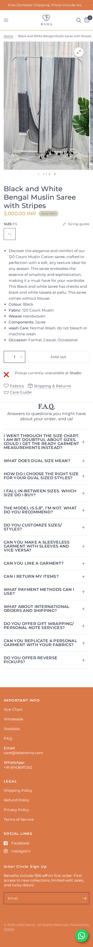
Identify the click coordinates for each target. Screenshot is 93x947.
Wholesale (13, 719)
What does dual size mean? (37, 460)
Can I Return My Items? (31, 576)
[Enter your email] (84, 898)
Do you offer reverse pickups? (30, 660)
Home (8, 36)
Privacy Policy (16, 809)
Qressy (9, 929)
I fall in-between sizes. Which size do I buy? (40, 493)
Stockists (12, 728)
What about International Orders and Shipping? (37, 608)
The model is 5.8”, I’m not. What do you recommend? (40, 510)
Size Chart (13, 709)
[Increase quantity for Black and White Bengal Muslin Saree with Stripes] (21, 357)
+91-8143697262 (18, 767)
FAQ (8, 738)
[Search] (79, 20)
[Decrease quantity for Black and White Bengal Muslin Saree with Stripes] (7, 357)
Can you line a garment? (33, 563)
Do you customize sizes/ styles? (33, 527)
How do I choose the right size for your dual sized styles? (41, 476)
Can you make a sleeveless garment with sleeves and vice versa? (36, 546)
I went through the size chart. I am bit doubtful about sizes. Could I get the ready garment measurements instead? (41, 441)
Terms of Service (19, 819)
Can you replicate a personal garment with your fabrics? (40, 642)
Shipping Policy (18, 790)
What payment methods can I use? (39, 591)
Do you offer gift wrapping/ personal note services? (39, 625)
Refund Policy (16, 800)
